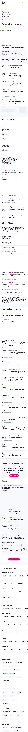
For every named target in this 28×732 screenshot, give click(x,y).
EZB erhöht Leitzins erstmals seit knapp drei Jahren (15, 552)
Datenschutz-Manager (7, 677)
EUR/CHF (4, 649)
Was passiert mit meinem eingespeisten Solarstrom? (12, 316)
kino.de (11, 715)
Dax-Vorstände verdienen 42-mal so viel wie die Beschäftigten (17, 208)
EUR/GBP (11, 649)
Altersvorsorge (6, 364)
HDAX (14, 591)
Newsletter (5, 692)
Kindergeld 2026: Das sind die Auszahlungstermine (16, 398)
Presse (4, 666)
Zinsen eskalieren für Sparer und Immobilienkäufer (16, 275)
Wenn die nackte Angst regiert (9, 249)
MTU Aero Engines (5, 159)
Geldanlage (19, 364)
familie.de (19, 715)
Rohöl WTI (22, 624)
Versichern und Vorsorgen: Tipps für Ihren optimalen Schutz (13, 487)
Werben (10, 666)
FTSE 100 (25, 600)
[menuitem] (25, 2)
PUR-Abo (15, 688)
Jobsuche (14, 699)
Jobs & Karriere (19, 662)
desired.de (5, 715)
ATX (3, 600)
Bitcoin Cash (5, 616)
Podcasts (13, 692)
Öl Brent (9, 624)
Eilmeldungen (5, 699)
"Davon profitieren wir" (15, 60)
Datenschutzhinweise (15, 669)
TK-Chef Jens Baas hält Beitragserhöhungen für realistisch (14, 77)
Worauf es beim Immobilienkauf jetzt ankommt (16, 520)
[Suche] (19, 2)
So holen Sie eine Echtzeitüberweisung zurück (16, 446)
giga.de (22, 711)
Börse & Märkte (6, 26)
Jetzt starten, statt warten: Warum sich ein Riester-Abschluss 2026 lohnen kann (16, 537)
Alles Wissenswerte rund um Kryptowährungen (16, 512)
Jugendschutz (6, 680)
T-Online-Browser (6, 688)
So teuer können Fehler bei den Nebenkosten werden (16, 372)
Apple (23, 641)
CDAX (10, 575)
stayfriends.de (14, 718)
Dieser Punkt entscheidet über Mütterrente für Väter (16, 353)
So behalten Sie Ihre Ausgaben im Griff (17, 408)
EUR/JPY (19, 649)
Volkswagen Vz (5, 162)
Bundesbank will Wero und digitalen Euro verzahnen (15, 68)
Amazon (16, 641)
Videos (19, 692)
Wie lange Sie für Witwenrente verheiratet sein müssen (16, 454)
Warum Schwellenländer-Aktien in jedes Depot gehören (16, 285)
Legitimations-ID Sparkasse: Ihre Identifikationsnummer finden (17, 428)
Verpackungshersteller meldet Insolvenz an (7, 551)
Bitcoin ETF (5, 583)
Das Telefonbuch (6, 711)
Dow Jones (22, 575)
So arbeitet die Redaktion (16, 727)
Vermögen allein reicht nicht (16, 529)
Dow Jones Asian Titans (8, 608)
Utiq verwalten (19, 677)
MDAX (20, 591)
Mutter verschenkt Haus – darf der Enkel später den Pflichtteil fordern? (16, 344)
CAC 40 (4, 575)
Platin (15, 624)
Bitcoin (12, 616)
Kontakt (17, 666)
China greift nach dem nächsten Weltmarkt (12, 172)
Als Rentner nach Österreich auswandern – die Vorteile (16, 436)
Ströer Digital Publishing (8, 662)
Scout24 (3, 163)
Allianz (10, 641)
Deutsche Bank (5, 160)
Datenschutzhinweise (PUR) (9, 673)
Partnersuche (6, 703)
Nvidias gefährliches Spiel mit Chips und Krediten (17, 199)
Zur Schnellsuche (4, 19)
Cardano (19, 616)
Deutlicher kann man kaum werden (15, 92)
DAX (15, 575)
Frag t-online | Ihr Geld (16, 26)
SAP (2, 164)
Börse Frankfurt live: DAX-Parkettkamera (11, 632)
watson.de (15, 711)
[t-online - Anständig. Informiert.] (5, 2)
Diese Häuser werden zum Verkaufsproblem (15, 380)
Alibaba (4, 641)
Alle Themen (13, 696)
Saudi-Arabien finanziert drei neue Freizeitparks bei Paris (16, 102)
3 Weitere (4, 124)
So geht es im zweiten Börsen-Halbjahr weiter (16, 216)
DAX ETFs (13, 583)
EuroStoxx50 (16, 600)
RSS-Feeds (5, 696)
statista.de (5, 718)
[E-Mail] (22, 2)
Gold (3, 624)
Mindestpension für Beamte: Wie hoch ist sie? (17, 418)
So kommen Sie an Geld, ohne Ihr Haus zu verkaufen (17, 390)
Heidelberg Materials (6, 158)
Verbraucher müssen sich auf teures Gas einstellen (6, 60)
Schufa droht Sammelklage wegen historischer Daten (15, 84)
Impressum (5, 669)
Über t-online (5, 727)
